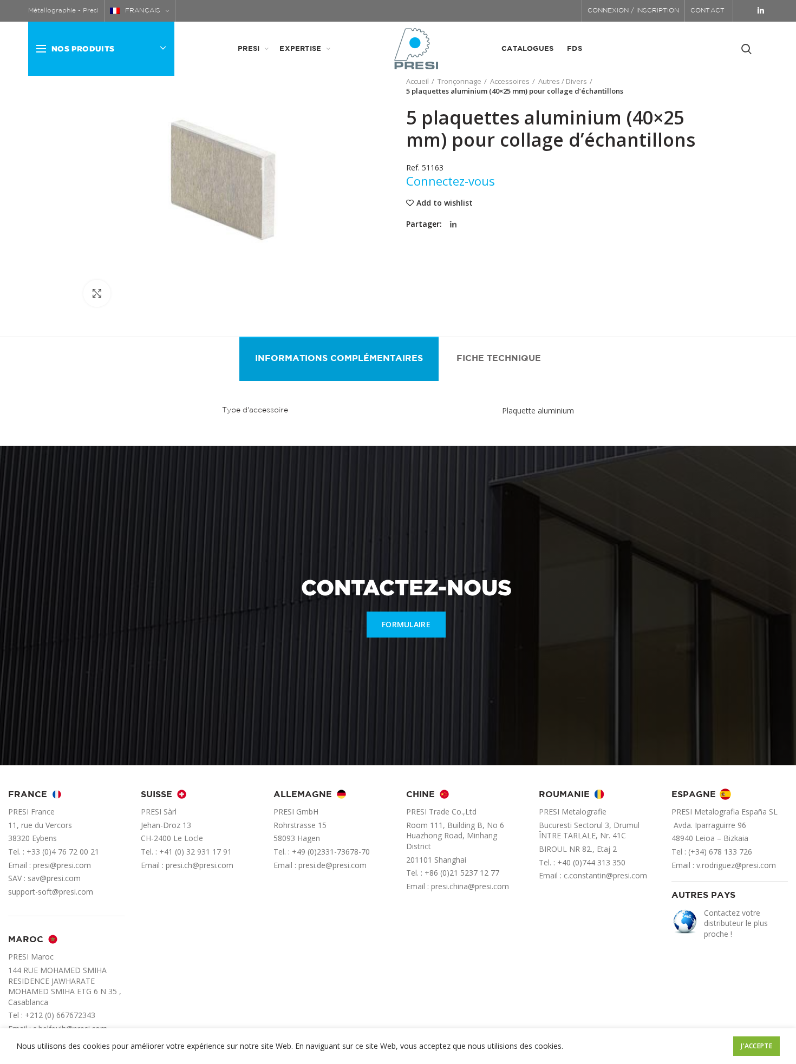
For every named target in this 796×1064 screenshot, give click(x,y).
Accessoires (510, 81)
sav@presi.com (54, 878)
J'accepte (756, 1045)
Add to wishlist (444, 203)
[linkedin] (761, 11)
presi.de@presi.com (332, 865)
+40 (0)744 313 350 (591, 862)
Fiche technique (498, 358)
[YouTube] (746, 11)
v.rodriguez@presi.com (736, 865)
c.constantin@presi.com (605, 875)
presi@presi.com (62, 865)
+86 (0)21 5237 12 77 (462, 873)
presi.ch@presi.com (199, 865)
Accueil (417, 81)
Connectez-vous (450, 181)
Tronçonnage (459, 81)
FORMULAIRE (406, 624)
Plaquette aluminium (538, 410)
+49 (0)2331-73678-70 (331, 851)
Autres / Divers (562, 81)
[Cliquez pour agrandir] (96, 293)
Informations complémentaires (339, 358)
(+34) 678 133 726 (720, 851)
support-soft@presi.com (50, 891)
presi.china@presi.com (470, 886)
